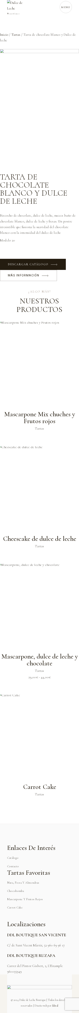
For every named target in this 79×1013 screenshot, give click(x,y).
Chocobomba (15, 891)
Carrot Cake (15, 907)
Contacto (13, 866)
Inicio (4, 35)
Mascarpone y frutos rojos (25, 899)
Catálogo (12, 858)
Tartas (15, 35)
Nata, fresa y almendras (23, 882)
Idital (55, 1005)
